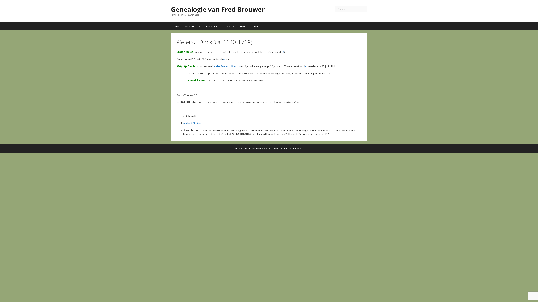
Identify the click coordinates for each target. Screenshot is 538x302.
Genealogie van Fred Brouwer (218, 9)
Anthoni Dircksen (192, 123)
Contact (254, 26)
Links (242, 26)
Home (177, 26)
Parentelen (211, 26)
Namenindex (191, 26)
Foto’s (228, 26)
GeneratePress (295, 148)
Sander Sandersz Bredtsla (226, 66)
